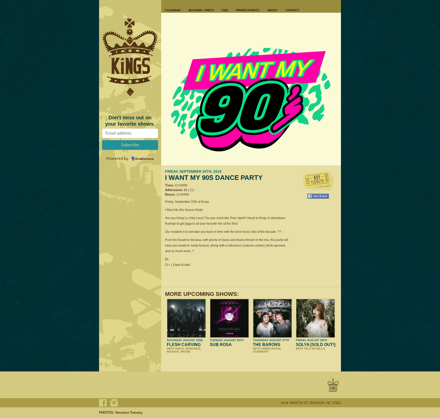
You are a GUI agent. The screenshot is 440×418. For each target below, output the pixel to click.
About (272, 10)
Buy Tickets (318, 180)
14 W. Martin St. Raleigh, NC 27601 (311, 403)
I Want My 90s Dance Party (214, 177)
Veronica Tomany (128, 412)
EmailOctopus (144, 159)
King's (333, 385)
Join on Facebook (318, 196)
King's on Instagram (114, 403)
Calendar (173, 10)
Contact (292, 10)
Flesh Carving (184, 344)
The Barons (266, 344)
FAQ (225, 10)
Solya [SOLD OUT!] (315, 344)
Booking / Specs (201, 10)
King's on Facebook (103, 403)
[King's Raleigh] (130, 57)
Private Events (247, 10)
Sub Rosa (221, 344)
